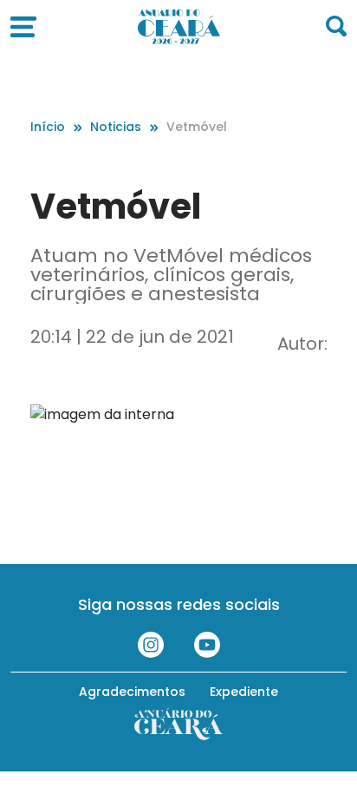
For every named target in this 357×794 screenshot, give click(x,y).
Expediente (244, 691)
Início (47, 126)
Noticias (115, 126)
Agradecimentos (132, 691)
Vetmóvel (196, 126)
